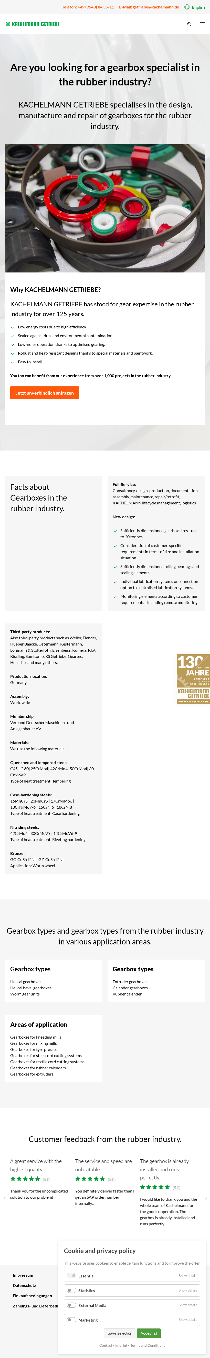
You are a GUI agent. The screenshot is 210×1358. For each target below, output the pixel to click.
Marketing (88, 1319)
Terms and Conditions (147, 1345)
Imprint (121, 1345)
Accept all (149, 1333)
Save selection (120, 1333)
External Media (92, 1305)
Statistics (86, 1290)
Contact (105, 1345)
